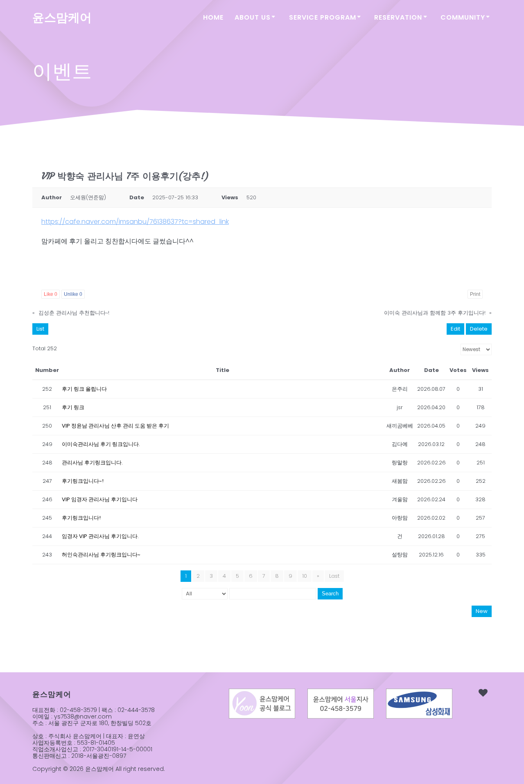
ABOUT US (253, 17)
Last (334, 576)
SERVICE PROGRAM (322, 17)
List (40, 329)
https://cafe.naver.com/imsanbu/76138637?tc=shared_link (135, 221)
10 (304, 576)
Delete (479, 329)
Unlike (73, 294)
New (482, 611)
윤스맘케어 (62, 18)
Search (330, 593)
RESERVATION (398, 17)
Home (213, 17)
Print (475, 294)
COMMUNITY (462, 17)
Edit (455, 329)
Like (50, 294)
